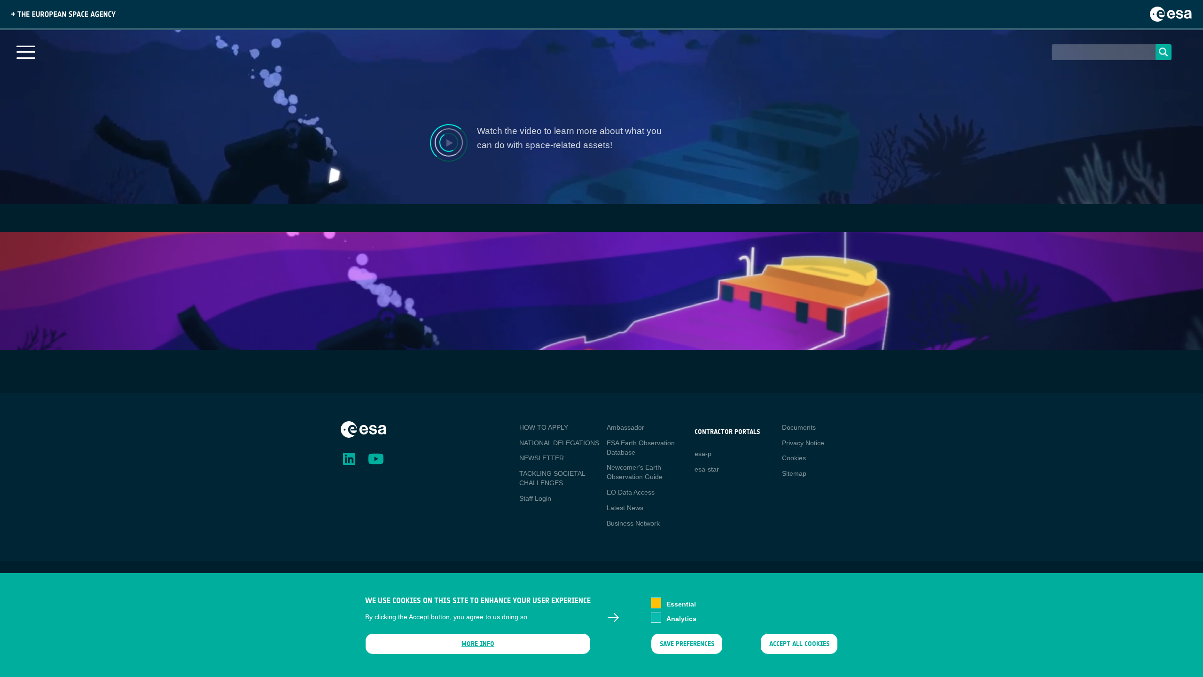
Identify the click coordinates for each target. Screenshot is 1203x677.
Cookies (794, 458)
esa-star (707, 469)
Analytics (681, 618)
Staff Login (535, 498)
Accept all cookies (799, 644)
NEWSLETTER (541, 458)
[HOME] (363, 429)
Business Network (633, 523)
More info (477, 644)
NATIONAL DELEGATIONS (559, 443)
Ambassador (625, 427)
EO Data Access (631, 492)
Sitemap (794, 473)
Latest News (625, 508)
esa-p (703, 453)
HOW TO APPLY (543, 427)
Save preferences (686, 644)
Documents (799, 427)
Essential (681, 603)
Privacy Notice (803, 443)
